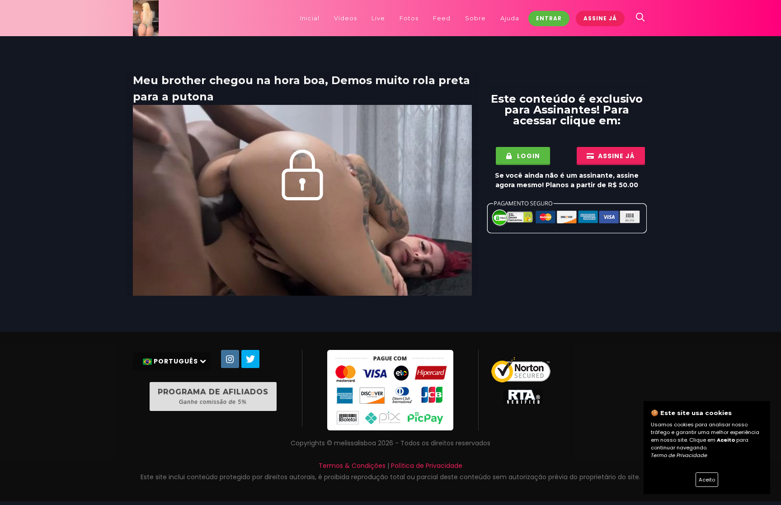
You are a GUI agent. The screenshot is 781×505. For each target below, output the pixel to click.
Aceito (707, 479)
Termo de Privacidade (679, 455)
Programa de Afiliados (213, 396)
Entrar (549, 18)
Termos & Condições (352, 465)
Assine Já (600, 18)
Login (527, 155)
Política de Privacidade (426, 465)
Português (176, 361)
